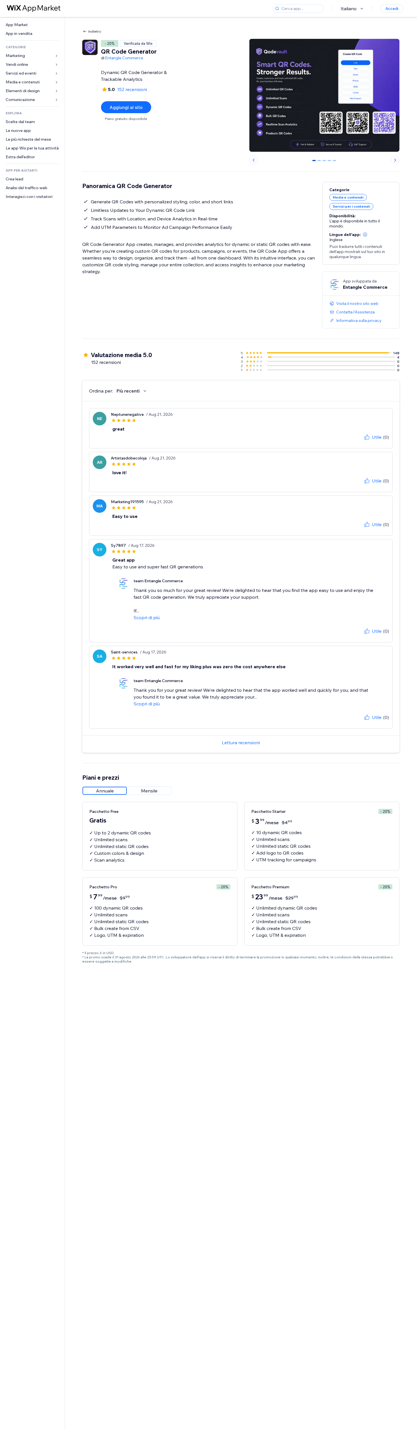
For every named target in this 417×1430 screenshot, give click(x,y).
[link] (32, 24)
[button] (365, 234)
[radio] (105, 791)
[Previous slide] (253, 160)
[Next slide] (395, 160)
